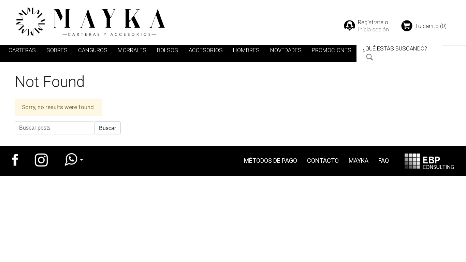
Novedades (286, 50)
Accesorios (206, 50)
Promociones (331, 50)
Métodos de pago (270, 160)
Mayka (358, 160)
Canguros (92, 50)
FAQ (383, 160)
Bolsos (167, 50)
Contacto (323, 160)
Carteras (22, 50)
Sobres (57, 50)
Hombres (246, 50)
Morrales (132, 50)
